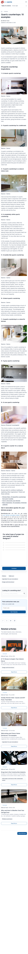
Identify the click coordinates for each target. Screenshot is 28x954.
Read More (14, 672)
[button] (26, 2)
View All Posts (22, 833)
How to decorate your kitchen (11, 500)
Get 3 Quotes (14, 612)
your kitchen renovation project (11, 515)
